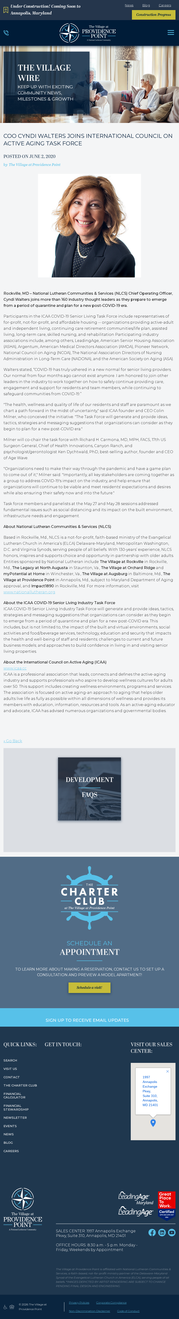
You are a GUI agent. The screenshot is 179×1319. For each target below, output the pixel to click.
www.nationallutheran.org (29, 592)
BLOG (8, 1142)
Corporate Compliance (111, 1302)
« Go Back (12, 741)
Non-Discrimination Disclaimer (89, 1311)
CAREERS (11, 1151)
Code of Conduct (128, 1311)
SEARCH (10, 1060)
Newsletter (15, 1117)
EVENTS (10, 1126)
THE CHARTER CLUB (20, 1085)
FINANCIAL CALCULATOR (14, 1095)
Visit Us (10, 1069)
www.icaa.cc (15, 668)
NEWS (8, 1134)
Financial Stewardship (16, 1107)
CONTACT (11, 1077)
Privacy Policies (79, 1302)
